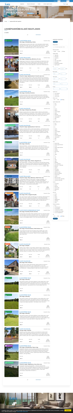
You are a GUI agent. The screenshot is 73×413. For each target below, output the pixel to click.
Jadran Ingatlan (11, 401)
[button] (22, 3)
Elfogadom (68, 410)
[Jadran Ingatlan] (7, 4)
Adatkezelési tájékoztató (22, 411)
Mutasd (15, 402)
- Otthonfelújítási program (32, 397)
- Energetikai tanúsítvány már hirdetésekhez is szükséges (35, 399)
